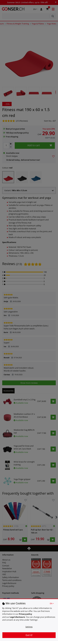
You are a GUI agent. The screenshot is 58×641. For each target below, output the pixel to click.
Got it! (29, 635)
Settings (29, 626)
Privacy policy (25, 614)
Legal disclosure (17, 617)
